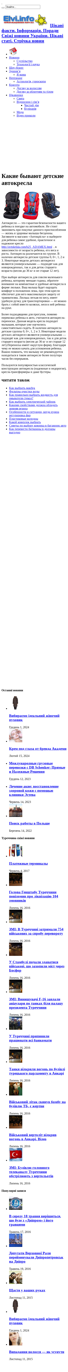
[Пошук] (3, 7)
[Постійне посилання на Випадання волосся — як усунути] (15, 1344)
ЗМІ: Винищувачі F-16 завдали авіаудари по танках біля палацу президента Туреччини (36, 1003)
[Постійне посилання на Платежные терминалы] (15, 856)
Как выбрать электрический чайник (32, 401)
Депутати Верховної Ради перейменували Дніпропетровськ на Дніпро (36, 1257)
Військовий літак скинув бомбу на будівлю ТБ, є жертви (37, 1104)
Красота (14, 84)
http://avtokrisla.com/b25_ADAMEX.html (27, 246)
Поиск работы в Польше (29, 823)
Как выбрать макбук (22, 388)
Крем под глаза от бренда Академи (37, 749)
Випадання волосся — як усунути (36, 1352)
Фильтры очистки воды (24, 391)
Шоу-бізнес (16, 67)
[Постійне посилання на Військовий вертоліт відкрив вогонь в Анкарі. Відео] (15, 1127)
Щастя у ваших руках (27, 1290)
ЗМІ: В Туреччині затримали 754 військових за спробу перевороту (36, 931)
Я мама (21, 74)
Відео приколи (26, 115)
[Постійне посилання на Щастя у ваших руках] (15, 1282)
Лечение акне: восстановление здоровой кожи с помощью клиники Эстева (34, 790)
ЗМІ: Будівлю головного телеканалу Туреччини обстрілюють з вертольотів (31, 1172)
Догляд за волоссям (29, 88)
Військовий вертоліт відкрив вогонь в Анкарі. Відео (32, 1137)
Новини (14, 57)
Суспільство (24, 61)
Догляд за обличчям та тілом (35, 91)
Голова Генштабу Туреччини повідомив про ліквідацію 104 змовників (33, 896)
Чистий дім (31, 105)
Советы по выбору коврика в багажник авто (37, 425)
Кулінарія (30, 108)
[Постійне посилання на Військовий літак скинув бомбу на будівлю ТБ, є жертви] (15, 1094)
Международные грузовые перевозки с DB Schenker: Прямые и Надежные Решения (37, 767)
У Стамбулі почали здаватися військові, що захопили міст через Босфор (36, 966)
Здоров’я (14, 71)
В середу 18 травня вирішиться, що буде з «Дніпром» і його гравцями (35, 1220)
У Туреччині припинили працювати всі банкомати (30, 1038)
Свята (20, 98)
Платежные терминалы (28, 863)
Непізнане (15, 78)
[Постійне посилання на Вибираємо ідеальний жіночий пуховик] (15, 708)
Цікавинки (16, 95)
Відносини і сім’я (28, 101)
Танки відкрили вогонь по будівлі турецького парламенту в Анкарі (37, 1071)
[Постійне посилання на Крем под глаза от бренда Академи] (15, 741)
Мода (20, 112)
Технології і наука (28, 64)
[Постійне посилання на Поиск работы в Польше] (15, 816)
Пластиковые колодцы (23, 418)
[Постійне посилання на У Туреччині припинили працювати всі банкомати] (15, 1028)
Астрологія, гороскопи (31, 81)
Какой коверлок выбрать (25, 422)
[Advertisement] (34, 144)
